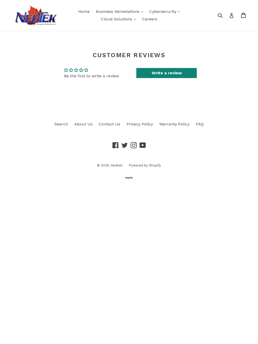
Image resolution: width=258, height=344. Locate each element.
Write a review (167, 73)
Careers (149, 19)
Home (84, 11)
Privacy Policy (139, 124)
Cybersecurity (166, 11)
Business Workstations (121, 11)
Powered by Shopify (145, 165)
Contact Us (109, 124)
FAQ (200, 124)
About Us (83, 124)
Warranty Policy (174, 124)
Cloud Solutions (119, 18)
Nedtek (116, 165)
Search (61, 124)
